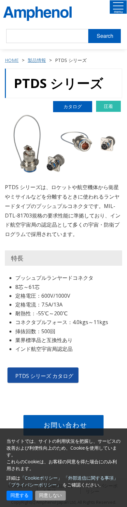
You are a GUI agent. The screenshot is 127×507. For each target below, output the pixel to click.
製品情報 (37, 60)
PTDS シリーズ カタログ (44, 376)
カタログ (73, 106)
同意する (19, 495)
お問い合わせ (65, 425)
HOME (12, 60)
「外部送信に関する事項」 (91, 478)
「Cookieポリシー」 (41, 478)
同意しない (50, 495)
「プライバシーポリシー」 (34, 485)
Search (105, 35)
